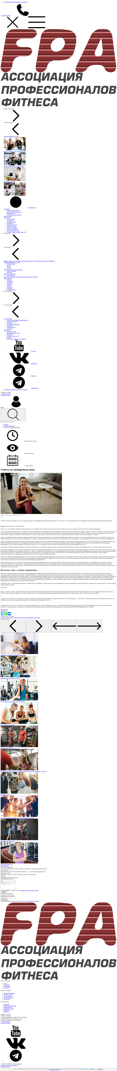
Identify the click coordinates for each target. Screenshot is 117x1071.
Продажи (37, 617)
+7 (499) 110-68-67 (6, 15)
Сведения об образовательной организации (15, 2)
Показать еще (4, 609)
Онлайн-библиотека (9, 993)
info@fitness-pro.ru (5, 395)
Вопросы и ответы (12, 225)
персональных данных (33, 901)
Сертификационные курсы (11, 136)
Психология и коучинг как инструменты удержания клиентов (20, 277)
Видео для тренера (12, 227)
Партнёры (9, 326)
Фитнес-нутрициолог (10, 274)
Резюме (9, 337)
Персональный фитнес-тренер (12, 262)
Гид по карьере (11, 219)
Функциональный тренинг (14, 214)
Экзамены (9, 284)
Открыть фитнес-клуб (13, 336)
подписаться (4, 899)
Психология (21, 617)
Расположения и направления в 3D (16, 232)
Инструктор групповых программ (13, 269)
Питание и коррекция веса (14, 212)
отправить (3, 892)
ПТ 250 (9, 268)
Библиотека (10, 223)
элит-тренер (7, 217)
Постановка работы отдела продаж (16, 339)
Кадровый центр (11, 331)
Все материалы (5, 866)
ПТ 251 (9, 266)
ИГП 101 (11, 271)
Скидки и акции (11, 226)
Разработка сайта (5, 1066)
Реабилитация (11, 213)
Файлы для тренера (12, 229)
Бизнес (27, 617)
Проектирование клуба (13, 333)
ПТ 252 (9, 265)
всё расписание (8, 278)
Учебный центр (11, 289)
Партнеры (6, 1010)
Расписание (7, 986)
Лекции (9, 279)
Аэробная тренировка (6, 617)
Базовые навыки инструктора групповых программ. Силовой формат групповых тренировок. (29, 261)
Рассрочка (9, 323)
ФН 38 (11, 275)
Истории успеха (11, 222)
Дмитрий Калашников (13, 324)
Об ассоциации (8, 318)
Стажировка (10, 220)
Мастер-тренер (8, 216)
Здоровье (15, 617)
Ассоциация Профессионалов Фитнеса (17, 320)
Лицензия (6, 1004)
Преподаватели (11, 327)
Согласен (100, 1069)
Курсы (5, 983)
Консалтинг (7, 330)
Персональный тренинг (13, 210)
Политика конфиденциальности (9, 1065)
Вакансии (9, 334)
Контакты (9, 328)
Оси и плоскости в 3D (13, 230)
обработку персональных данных (30, 890)
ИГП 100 (9, 272)
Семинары (7, 209)
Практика (9, 282)
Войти (2, 407)
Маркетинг (32, 617)
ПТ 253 (11, 264)
